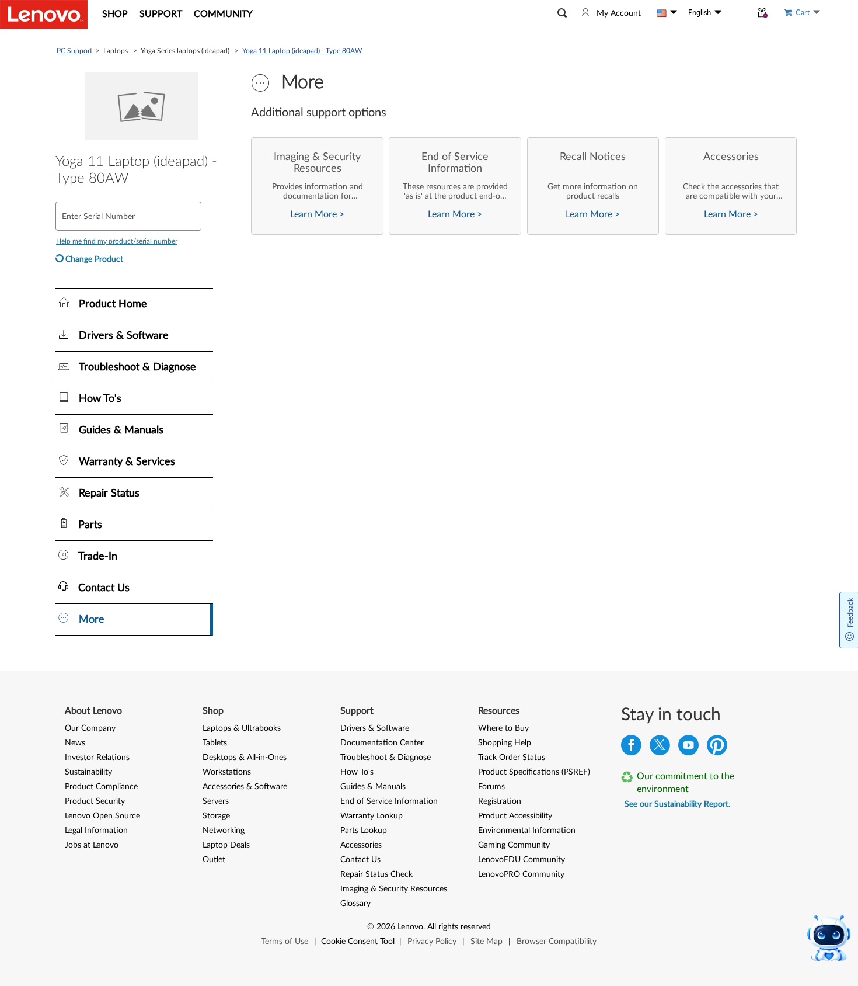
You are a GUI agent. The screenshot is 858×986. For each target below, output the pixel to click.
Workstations (227, 772)
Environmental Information (527, 831)
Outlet (214, 860)
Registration (499, 801)
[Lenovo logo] (44, 14)
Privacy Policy (431, 942)
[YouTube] (688, 748)
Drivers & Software (374, 728)
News (75, 743)
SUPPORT (160, 14)
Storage (216, 816)
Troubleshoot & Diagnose (385, 758)
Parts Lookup (363, 831)
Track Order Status (511, 758)
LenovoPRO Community (521, 874)
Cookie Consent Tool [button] (358, 942)
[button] (562, 13)
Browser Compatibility (557, 942)
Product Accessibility (515, 816)
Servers (216, 801)
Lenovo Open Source (102, 816)
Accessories (361, 845)
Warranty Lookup (371, 816)
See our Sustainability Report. (677, 804)
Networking (224, 831)
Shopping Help (504, 743)
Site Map (486, 942)
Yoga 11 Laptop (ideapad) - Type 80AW (302, 50)
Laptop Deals (226, 845)
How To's (357, 772)
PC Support (74, 50)
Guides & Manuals (373, 787)
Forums (491, 787)
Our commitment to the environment (685, 783)
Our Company (90, 728)
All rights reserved (459, 927)
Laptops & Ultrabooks (242, 728)
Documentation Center (382, 743)
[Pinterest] (717, 748)
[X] (660, 748)
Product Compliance (101, 787)
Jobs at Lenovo (91, 845)
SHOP (115, 14)
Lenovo (410, 927)
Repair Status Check (376, 874)
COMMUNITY (223, 14)
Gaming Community (514, 845)
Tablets (215, 743)
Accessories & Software (245, 787)
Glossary (355, 904)
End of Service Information (389, 801)
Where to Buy (503, 728)
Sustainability (88, 772)
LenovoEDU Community (521, 860)
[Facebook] (631, 748)
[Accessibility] (736, 12)
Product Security (95, 801)
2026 (385, 927)
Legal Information (96, 831)
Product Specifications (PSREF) (534, 772)
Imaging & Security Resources (393, 889)
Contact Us (360, 860)
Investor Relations (97, 758)
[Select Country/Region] (667, 13)
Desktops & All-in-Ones (245, 758)
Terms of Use (284, 942)
